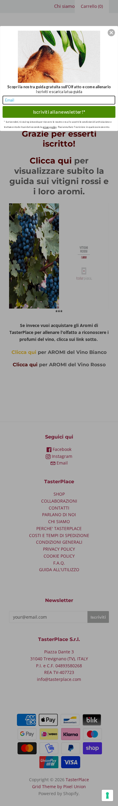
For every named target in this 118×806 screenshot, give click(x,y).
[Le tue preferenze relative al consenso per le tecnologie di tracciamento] (107, 795)
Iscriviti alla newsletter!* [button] (59, 112)
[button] (111, 32)
